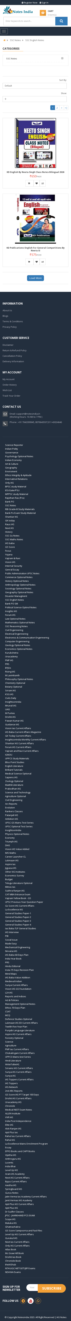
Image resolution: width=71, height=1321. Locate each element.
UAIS (7, 709)
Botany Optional (13, 686)
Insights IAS (11, 611)
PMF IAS (9, 660)
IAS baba (9, 543)
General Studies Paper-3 (18, 920)
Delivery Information (13, 361)
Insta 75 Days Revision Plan (19, 969)
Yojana (8, 554)
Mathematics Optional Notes (20, 622)
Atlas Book (10, 1249)
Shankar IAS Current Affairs (19, 743)
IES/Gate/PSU (12, 490)
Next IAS (9, 528)
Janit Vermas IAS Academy (18, 1200)
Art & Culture (11, 463)
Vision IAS (10, 562)
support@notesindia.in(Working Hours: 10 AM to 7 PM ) (26, 415)
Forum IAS (10, 614)
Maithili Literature (14, 784)
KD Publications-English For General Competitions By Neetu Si (36, 249)
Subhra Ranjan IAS (15, 890)
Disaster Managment (16, 596)
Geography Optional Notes (19, 592)
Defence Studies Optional (18, 1019)
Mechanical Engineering (17, 947)
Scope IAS (10, 1219)
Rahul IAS (10, 1139)
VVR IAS (9, 1117)
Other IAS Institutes (15, 871)
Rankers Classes (14, 811)
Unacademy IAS (13, 1102)
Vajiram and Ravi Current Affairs (22, 750)
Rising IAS (10, 671)
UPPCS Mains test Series (18, 1056)
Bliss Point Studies (14, 762)
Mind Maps (11, 973)
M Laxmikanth (12, 675)
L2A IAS (9, 992)
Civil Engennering (14, 630)
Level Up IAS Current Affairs (19, 1234)
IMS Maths (10, 852)
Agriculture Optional (15, 796)
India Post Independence (18, 1121)
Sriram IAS (10, 690)
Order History (10, 384)
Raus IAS (9, 524)
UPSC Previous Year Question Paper (24, 901)
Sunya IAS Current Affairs (18, 1071)
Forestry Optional (14, 1037)
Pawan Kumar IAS (14, 720)
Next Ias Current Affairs (17, 1241)
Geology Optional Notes (17, 645)
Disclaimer (8, 344)
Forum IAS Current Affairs (18, 747)
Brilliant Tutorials (14, 769)
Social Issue (11, 939)
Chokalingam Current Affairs (20, 1053)
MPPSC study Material (16, 494)
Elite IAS (9, 1124)
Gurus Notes (11, 1192)
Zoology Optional (14, 781)
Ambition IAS (11, 818)
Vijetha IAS (10, 1155)
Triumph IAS (11, 841)
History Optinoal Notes (17, 580)
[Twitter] (31, 1301)
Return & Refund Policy (15, 350)
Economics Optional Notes (18, 648)
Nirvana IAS (11, 951)
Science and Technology (18, 792)
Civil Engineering (13, 800)
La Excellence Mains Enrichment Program (26, 1143)
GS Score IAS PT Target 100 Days (22, 1094)
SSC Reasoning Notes (16, 626)
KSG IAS (9, 694)
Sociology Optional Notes (18, 588)
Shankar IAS (11, 516)
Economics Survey (14, 875)
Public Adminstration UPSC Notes (22, 573)
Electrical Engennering (16, 633)
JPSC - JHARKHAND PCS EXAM (20, 1215)
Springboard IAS (13, 1189)
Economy (10, 837)
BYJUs (8, 667)
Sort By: (63, 80)
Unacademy (11, 656)
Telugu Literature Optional (18, 883)
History (9, 531)
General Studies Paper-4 (18, 924)
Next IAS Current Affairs (17, 1177)
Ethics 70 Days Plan (15, 1007)
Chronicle (10, 1105)
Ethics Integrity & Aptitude (18, 475)
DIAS (7, 845)
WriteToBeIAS (12, 1064)
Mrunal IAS (10, 705)
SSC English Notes (34, 40)
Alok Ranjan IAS (13, 1128)
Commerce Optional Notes (19, 577)
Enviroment (11, 471)
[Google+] (38, 1301)
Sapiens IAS (11, 777)
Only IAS (9, 482)
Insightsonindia (13, 701)
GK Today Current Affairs (18, 735)
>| (66, 107)
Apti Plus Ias (11, 1132)
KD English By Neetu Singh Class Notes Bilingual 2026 (35, 172)
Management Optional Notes (20, 1003)
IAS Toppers (11, 1083)
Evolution (10, 807)
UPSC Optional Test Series (19, 826)
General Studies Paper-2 (18, 917)
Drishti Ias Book (13, 1257)
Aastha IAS (10, 1185)
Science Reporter (14, 445)
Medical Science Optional (18, 773)
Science (9, 1041)
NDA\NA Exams (13, 1272)
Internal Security (13, 565)
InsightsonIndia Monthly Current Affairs (25, 739)
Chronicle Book (13, 1260)
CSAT (8, 1011)
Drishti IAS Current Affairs (18, 1098)
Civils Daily (10, 698)
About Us (7, 310)
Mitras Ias (10, 886)
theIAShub (10, 1264)
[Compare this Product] (43, 183)
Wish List (7, 390)
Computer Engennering (17, 641)
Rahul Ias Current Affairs (18, 1136)
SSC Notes (15, 40)
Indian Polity (11, 448)
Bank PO (9, 501)
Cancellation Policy (12, 355)
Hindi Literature (13, 1060)
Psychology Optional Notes (19, 456)
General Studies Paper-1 (18, 913)
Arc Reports (11, 803)
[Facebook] (23, 1301)
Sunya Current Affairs (16, 985)
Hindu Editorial (12, 966)
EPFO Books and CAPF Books (20, 1151)
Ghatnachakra (12, 1226)
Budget (9, 879)
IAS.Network (11, 1087)
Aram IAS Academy (15, 1173)
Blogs (5, 315)
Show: (64, 93)
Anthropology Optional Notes (20, 584)
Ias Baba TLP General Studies (20, 928)
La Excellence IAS (14, 909)
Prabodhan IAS (13, 788)
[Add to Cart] (29, 183)
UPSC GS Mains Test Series (19, 822)
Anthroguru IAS (13, 1158)
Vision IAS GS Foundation (18, 988)
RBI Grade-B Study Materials (20, 509)
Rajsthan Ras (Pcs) (14, 497)
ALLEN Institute (12, 1113)
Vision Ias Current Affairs (18, 728)
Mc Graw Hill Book (14, 1253)
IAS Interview (12, 932)
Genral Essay (12, 569)
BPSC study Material (15, 486)
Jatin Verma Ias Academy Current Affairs (26, 1196)
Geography (11, 467)
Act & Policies (12, 1000)
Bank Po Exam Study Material (20, 512)
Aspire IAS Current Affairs (18, 1034)
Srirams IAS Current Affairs (19, 1068)
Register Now (30, 2)
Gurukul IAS (11, 1238)
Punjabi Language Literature (20, 1030)
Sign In (44, 2)
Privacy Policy (10, 326)
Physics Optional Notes (17, 834)
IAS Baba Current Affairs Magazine (23, 732)
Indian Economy (13, 460)
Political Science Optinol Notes (21, 607)
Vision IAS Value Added (17, 849)
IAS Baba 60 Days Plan (16, 954)
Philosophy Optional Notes (19, 679)
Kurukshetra (11, 652)
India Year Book (13, 958)
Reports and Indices (15, 996)
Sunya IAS (10, 1075)
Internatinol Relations (16, 479)
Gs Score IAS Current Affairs (19, 905)
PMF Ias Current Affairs (17, 1049)
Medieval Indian (13, 981)
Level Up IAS (11, 1170)
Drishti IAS (10, 716)
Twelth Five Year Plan (16, 1026)
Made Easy (11, 943)
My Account (8, 379)
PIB (6, 935)
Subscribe (51, 1288)
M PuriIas (10, 713)
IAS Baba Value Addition (17, 977)
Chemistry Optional (15, 682)
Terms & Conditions (13, 321)
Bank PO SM (11, 603)
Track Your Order (11, 395)
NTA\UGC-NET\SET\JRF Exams (20, 1268)
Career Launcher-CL (15, 856)
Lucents (9, 1162)
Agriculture (10, 1045)
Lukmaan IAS (12, 860)
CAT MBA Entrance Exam (17, 894)
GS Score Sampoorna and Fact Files (23, 1230)
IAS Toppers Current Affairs (19, 1079)
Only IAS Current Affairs (17, 1245)
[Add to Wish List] (37, 183)
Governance (11, 452)
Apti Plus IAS (11, 1207)
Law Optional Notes (15, 618)
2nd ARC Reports (14, 1090)
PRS (7, 664)
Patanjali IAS (11, 815)
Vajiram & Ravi (12, 558)
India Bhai (10, 1166)
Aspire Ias (10, 864)
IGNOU (8, 754)
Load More (35, 278)
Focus (8, 550)
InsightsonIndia (13, 830)
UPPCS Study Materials (17, 758)
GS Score (10, 546)
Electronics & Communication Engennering (27, 637)
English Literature (14, 766)
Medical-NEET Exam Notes (18, 1109)
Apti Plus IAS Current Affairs (19, 1204)
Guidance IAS (12, 724)
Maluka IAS (11, 1223)
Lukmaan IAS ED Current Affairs (21, 1022)
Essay (8, 1147)
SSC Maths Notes (14, 539)
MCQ (7, 1015)
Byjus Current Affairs (16, 1181)
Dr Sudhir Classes (14, 1211)
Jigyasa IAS (10, 868)
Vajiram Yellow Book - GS (18, 898)
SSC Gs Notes (12, 535)
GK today (10, 520)
